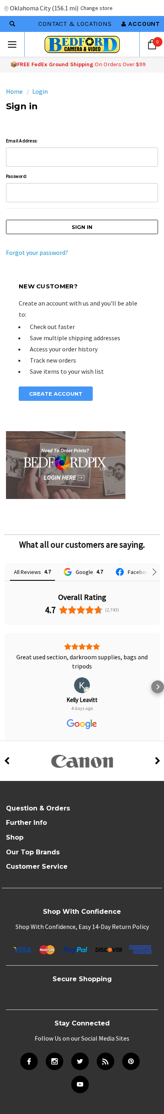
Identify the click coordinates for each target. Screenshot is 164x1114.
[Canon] (82, 761)
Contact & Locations (74, 24)
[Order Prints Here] (65, 464)
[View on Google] (82, 685)
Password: (16, 176)
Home (14, 91)
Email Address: (21, 141)
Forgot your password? (37, 252)
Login (40, 91)
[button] (6, 686)
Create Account (55, 393)
